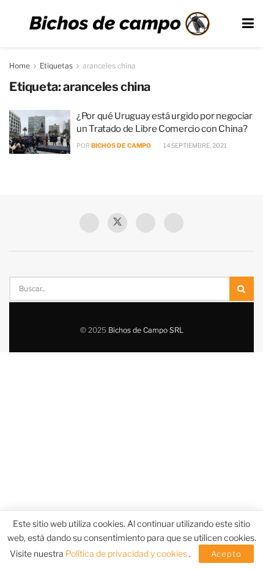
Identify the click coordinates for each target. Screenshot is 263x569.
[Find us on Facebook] (89, 223)
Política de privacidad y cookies (127, 553)
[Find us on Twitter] (117, 223)
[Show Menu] (248, 23)
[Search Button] (241, 289)
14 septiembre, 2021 (194, 145)
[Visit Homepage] (119, 24)
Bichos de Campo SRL (145, 330)
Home (19, 65)
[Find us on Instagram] (173, 223)
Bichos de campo (121, 145)
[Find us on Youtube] (145, 223)
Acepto (226, 554)
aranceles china (109, 65)
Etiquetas (56, 65)
